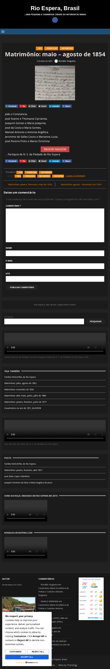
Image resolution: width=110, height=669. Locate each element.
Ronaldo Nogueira (67, 61)
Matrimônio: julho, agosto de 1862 (20, 383)
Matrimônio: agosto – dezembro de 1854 (81, 184)
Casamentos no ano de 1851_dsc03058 (22, 408)
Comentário (13, 205)
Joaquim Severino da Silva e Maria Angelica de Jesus (28, 482)
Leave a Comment (75, 175)
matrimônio (45, 176)
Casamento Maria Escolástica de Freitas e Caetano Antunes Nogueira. (53, 592)
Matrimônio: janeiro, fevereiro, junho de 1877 (25, 402)
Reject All (38, 652)
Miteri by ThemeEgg (67, 665)
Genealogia (52, 48)
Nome (9, 248)
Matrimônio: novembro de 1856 (19, 389)
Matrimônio (67, 48)
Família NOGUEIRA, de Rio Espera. (20, 377)
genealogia (30, 176)
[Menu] (3, 31)
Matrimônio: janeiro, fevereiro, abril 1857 (23, 470)
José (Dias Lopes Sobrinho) (17, 476)
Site (8, 273)
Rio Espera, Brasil (55, 8)
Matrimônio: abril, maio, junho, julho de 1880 (25, 395)
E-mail (9, 260)
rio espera (58, 176)
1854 (40, 48)
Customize (15, 652)
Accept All (27, 657)
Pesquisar (8, 316)
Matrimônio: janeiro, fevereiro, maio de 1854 (30, 184)
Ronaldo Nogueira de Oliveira (12, 585)
